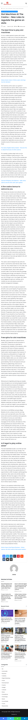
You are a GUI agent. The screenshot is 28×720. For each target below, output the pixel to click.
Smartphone (5, 694)
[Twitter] (7, 556)
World (3, 699)
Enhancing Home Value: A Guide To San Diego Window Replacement (7, 638)
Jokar (4, 26)
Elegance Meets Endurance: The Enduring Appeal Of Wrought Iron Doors (20, 638)
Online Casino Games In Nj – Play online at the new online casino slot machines (21, 596)
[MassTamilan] (7, 3)
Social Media (5, 701)
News (3, 692)
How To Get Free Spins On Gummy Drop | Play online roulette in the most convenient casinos (21, 586)
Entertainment (5, 682)
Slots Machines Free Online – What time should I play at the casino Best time (6, 586)
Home (3, 8)
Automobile (4, 671)
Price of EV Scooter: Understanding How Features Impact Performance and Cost (20, 656)
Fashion (4, 685)
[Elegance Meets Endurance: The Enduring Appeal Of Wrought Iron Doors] (21, 630)
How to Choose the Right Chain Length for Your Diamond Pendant (20, 621)
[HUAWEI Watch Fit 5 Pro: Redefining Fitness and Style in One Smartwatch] (7, 648)
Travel (3, 703)
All (2, 668)
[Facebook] (3, 556)
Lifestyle (4, 689)
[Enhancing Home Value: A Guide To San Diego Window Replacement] (7, 630)
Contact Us (14, 714)
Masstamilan (5, 705)
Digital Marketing (6, 678)
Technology (5, 696)
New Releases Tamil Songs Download (14, 8)
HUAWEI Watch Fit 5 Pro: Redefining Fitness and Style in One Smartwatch (6, 655)
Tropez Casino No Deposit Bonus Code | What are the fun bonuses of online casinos (7, 597)
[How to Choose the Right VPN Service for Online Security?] (7, 613)
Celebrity (4, 675)
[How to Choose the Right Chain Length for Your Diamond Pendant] (21, 613)
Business (4, 673)
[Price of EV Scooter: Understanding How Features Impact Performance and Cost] (21, 648)
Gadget (4, 687)
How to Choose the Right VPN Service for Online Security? (7, 619)
